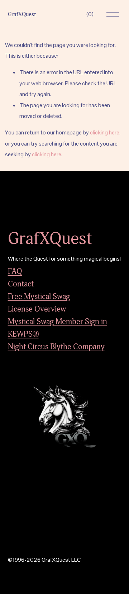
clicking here (104, 132)
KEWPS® (23, 334)
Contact (21, 284)
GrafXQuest (22, 14)
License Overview (37, 309)
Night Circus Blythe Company (56, 347)
